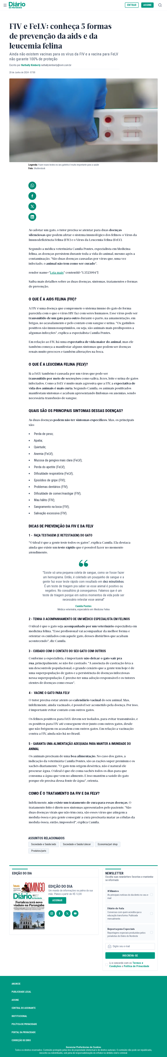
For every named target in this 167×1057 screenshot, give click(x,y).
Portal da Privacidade (24, 1032)
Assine (15, 1000)
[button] (5, 5)
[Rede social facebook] (59, 913)
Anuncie (16, 983)
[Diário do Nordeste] (17, 5)
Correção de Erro (21, 1040)
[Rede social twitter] (67, 913)
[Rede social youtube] (75, 913)
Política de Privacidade (136, 966)
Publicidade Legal (21, 991)
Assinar (57, 900)
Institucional (19, 1016)
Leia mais (57, 272)
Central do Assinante (24, 1008)
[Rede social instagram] (51, 913)
